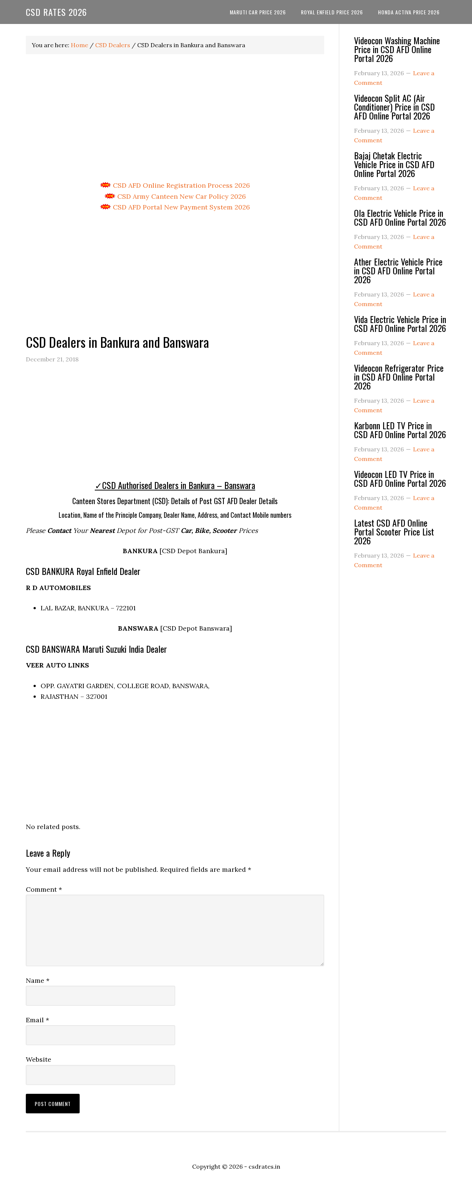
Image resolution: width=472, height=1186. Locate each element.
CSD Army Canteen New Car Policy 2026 (180, 196)
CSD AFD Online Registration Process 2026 (180, 185)
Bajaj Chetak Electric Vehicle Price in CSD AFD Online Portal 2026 (394, 164)
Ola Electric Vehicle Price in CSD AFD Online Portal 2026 (400, 217)
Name (37, 980)
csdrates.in (264, 1166)
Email (37, 1020)
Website (38, 1059)
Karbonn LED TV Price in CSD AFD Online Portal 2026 (400, 430)
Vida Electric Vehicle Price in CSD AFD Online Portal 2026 (400, 323)
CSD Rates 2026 (56, 11)
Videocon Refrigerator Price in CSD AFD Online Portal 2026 (399, 376)
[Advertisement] (175, 117)
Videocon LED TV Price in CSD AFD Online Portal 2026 (400, 478)
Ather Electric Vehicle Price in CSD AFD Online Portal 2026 (398, 270)
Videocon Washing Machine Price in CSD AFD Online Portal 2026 (397, 49)
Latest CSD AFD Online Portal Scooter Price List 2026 (394, 531)
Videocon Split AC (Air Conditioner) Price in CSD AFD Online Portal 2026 (394, 106)
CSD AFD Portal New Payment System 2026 (180, 207)
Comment (44, 889)
